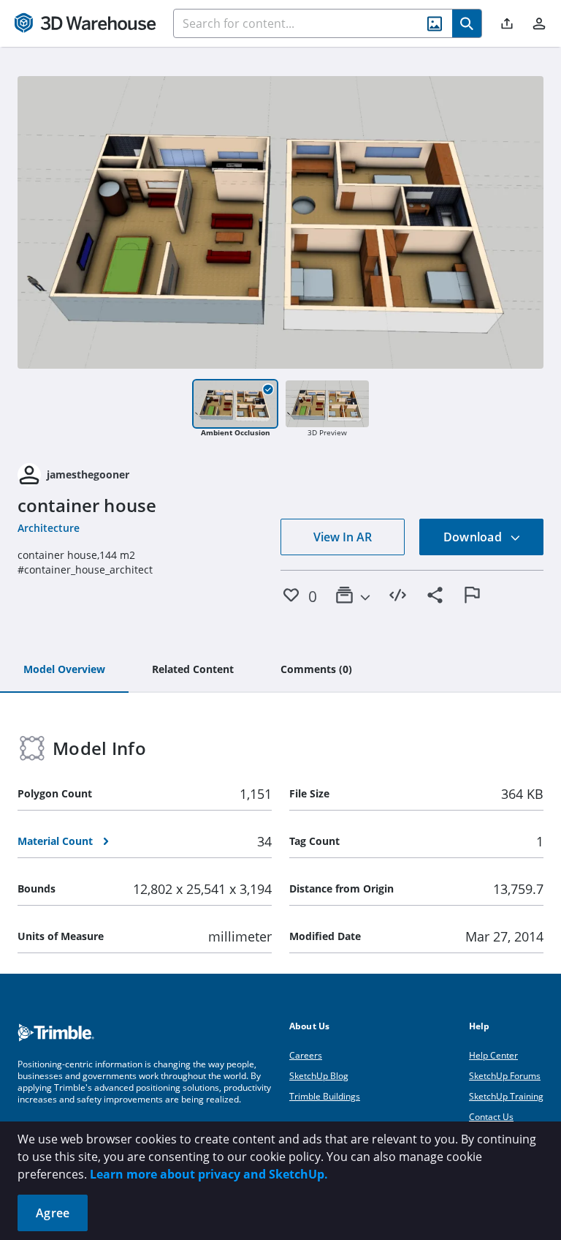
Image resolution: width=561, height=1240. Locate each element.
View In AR (342, 537)
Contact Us (491, 1117)
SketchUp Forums (505, 1076)
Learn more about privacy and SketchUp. (209, 1174)
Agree (52, 1213)
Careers (305, 1055)
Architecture (49, 528)
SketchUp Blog (318, 1076)
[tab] (64, 670)
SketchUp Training (506, 1096)
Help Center (493, 1055)
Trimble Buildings (324, 1096)
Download (474, 537)
